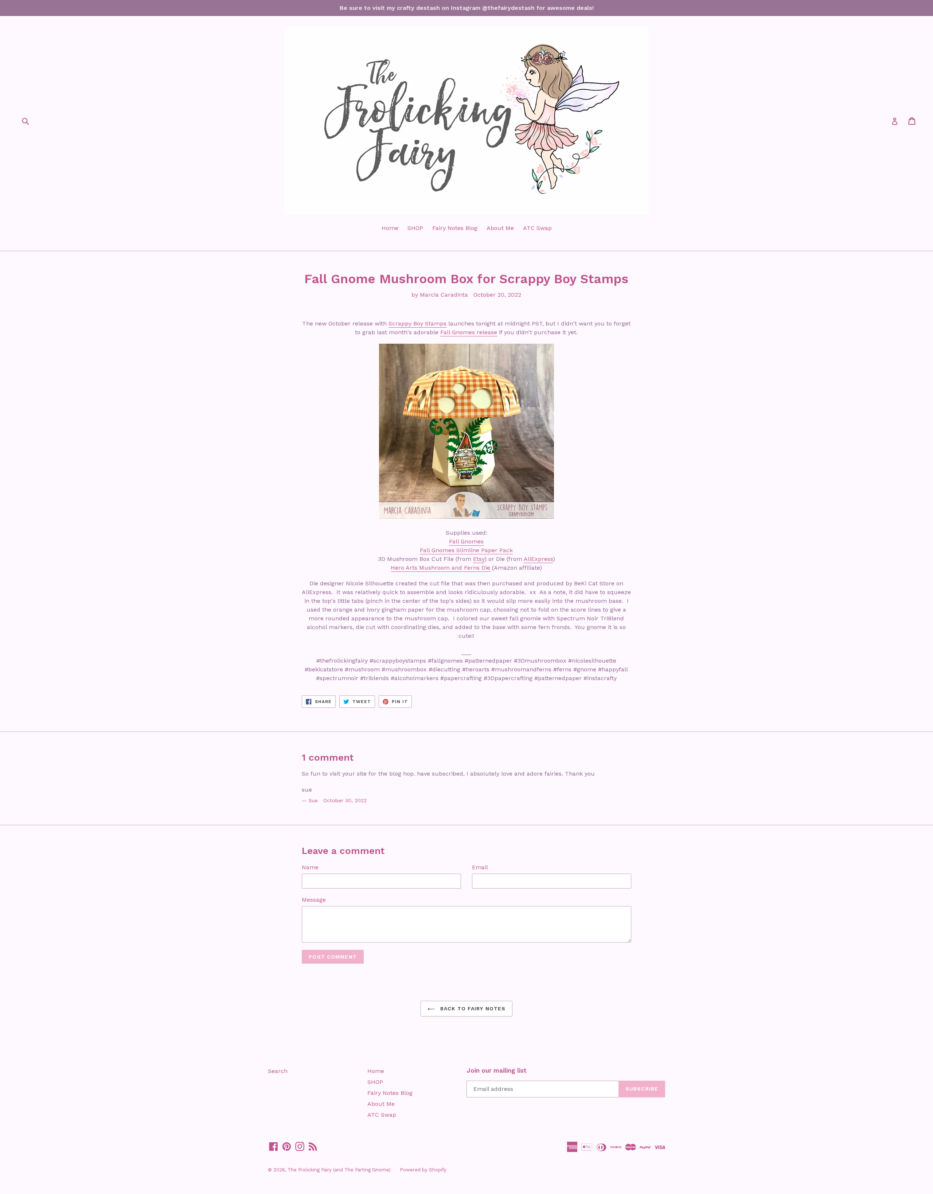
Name (310, 867)
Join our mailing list (496, 1070)
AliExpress (538, 558)
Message (314, 899)
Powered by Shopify (423, 1169)
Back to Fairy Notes (471, 1008)
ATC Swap (537, 228)
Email (480, 867)
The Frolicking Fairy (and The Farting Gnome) (339, 1169)
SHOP (415, 228)
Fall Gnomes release (468, 332)
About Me (500, 228)
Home (390, 228)
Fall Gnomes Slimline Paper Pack (466, 550)
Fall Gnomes (466, 541)
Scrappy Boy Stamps (417, 323)
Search (278, 1071)
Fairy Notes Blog (454, 228)
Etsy (478, 558)
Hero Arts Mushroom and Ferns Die (440, 567)
